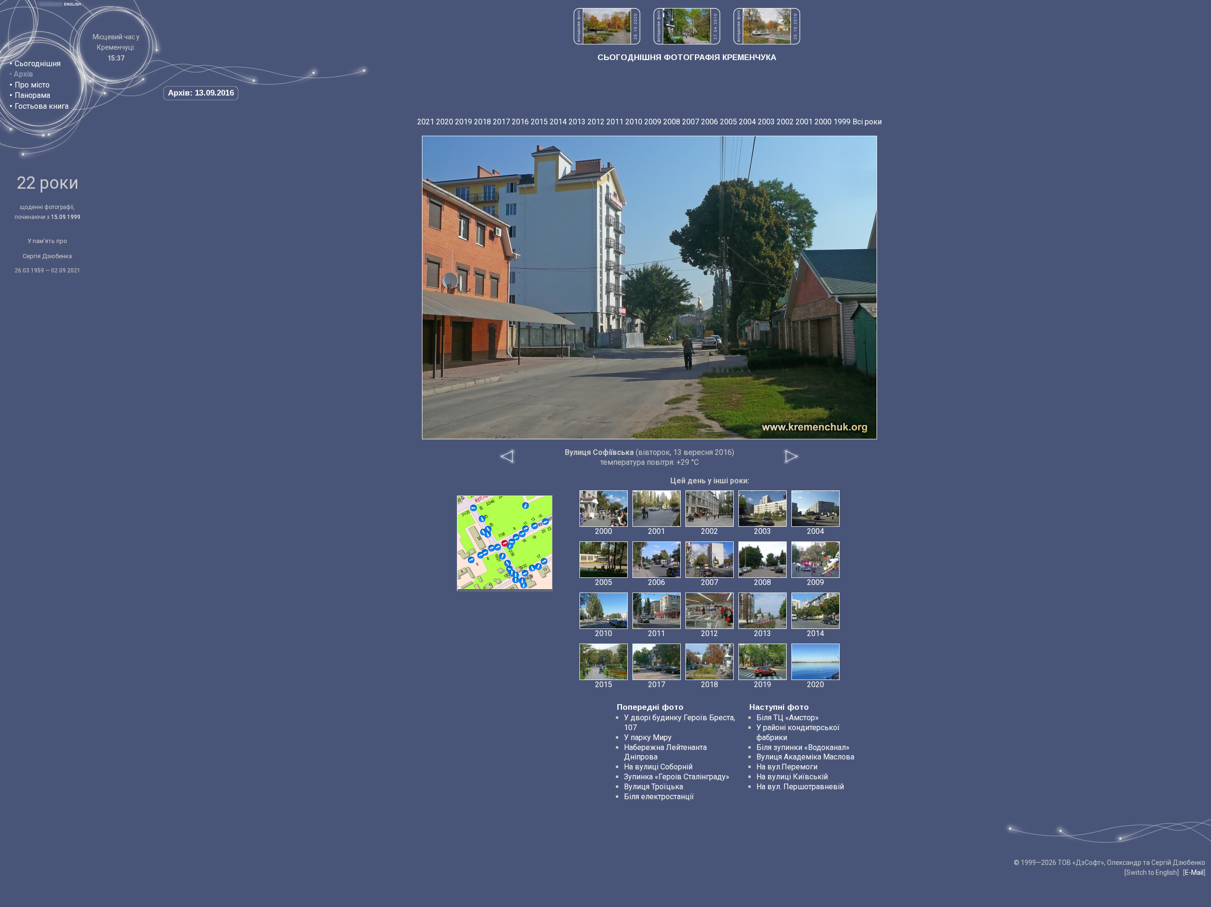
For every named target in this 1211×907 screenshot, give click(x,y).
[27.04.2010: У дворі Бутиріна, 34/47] (687, 41)
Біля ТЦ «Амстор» (787, 717)
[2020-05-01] (522, 580)
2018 (482, 121)
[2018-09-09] (525, 528)
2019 (463, 121)
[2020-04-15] (538, 566)
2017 (501, 121)
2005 (728, 121)
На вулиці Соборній (658, 766)
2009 (652, 121)
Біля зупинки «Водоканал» (803, 747)
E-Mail (1194, 872)
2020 (444, 121)
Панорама (32, 95)
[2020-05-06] (483, 532)
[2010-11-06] (488, 529)
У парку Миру (648, 737)
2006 (709, 121)
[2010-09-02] (473, 508)
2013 (577, 121)
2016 (520, 121)
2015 (539, 121)
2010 (633, 121)
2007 (690, 121)
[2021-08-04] (502, 556)
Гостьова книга (42, 106)
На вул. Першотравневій (800, 786)
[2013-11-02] (471, 560)
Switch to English (1151, 872)
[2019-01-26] (497, 547)
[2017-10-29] (480, 555)
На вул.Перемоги (786, 766)
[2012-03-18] (544, 561)
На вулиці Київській (792, 776)
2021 (425, 121)
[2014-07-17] (534, 526)
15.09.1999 (65, 217)
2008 (671, 121)
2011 (614, 121)
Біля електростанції (659, 796)
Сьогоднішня (38, 63)
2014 (558, 121)
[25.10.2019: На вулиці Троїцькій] (767, 41)
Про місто (32, 84)
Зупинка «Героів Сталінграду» (676, 776)
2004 (747, 121)
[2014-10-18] (525, 573)
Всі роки (867, 121)
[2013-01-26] (507, 563)
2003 (766, 121)
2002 (785, 121)
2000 (823, 121)
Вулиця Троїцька (653, 786)
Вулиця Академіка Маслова (805, 756)
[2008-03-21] (532, 568)
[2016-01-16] (522, 534)
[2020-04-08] (482, 518)
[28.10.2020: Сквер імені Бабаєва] (607, 41)
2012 (596, 121)
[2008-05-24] (525, 505)
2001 (804, 121)
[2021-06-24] (515, 575)
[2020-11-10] (512, 542)
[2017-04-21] (515, 579)
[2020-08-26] (491, 548)
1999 (842, 121)
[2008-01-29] (545, 521)
